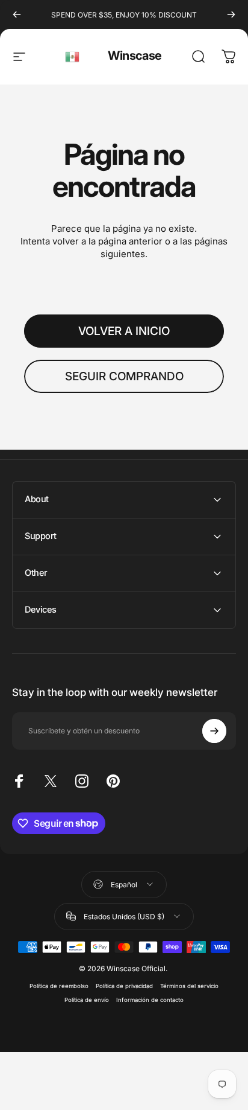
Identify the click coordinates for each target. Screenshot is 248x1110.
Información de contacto (150, 1000)
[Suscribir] (214, 731)
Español (73, 57)
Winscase (134, 55)
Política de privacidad (124, 986)
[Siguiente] (231, 14)
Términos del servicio (189, 986)
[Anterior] (17, 14)
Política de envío (86, 1000)
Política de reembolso (58, 986)
